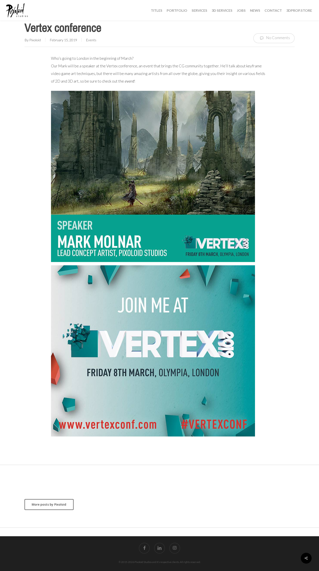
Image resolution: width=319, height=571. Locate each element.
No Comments (277, 37)
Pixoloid (35, 40)
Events (91, 40)
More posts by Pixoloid (49, 504)
